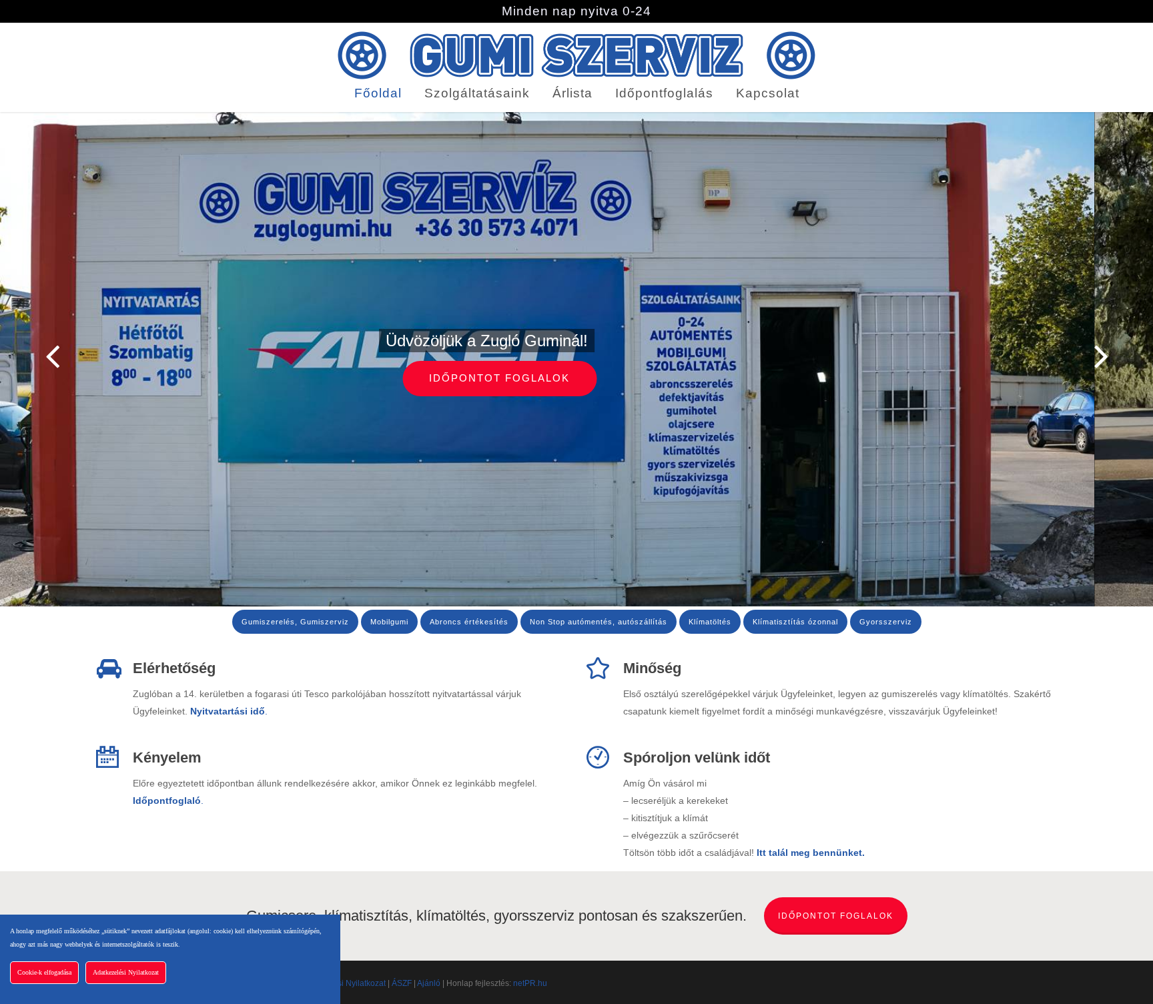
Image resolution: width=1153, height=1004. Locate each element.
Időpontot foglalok (576, 378)
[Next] (1126, 357)
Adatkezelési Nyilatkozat (341, 983)
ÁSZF (402, 983)
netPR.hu (530, 983)
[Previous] (26, 357)
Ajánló (428, 983)
